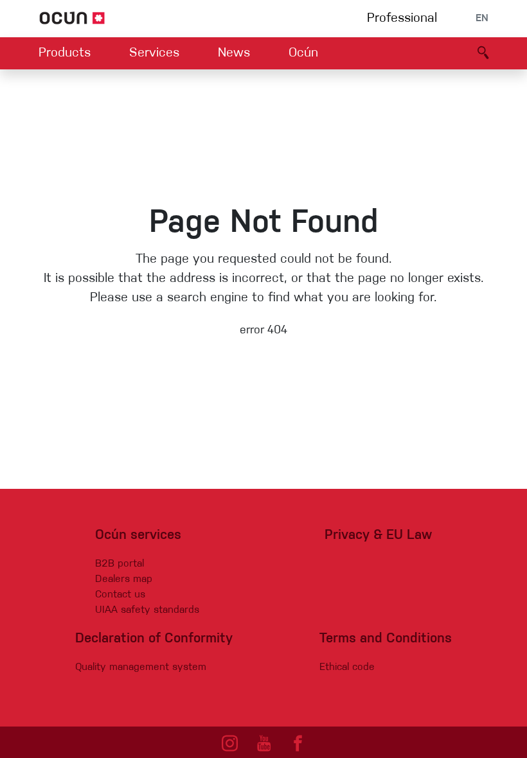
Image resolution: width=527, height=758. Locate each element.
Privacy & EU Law (378, 535)
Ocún (303, 53)
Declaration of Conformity (154, 639)
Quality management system (140, 667)
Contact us (120, 595)
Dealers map (123, 579)
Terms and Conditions (385, 639)
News (234, 53)
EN (482, 18)
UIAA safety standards (147, 610)
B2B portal (119, 564)
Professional (402, 18)
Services (154, 53)
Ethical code (347, 667)
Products (65, 53)
